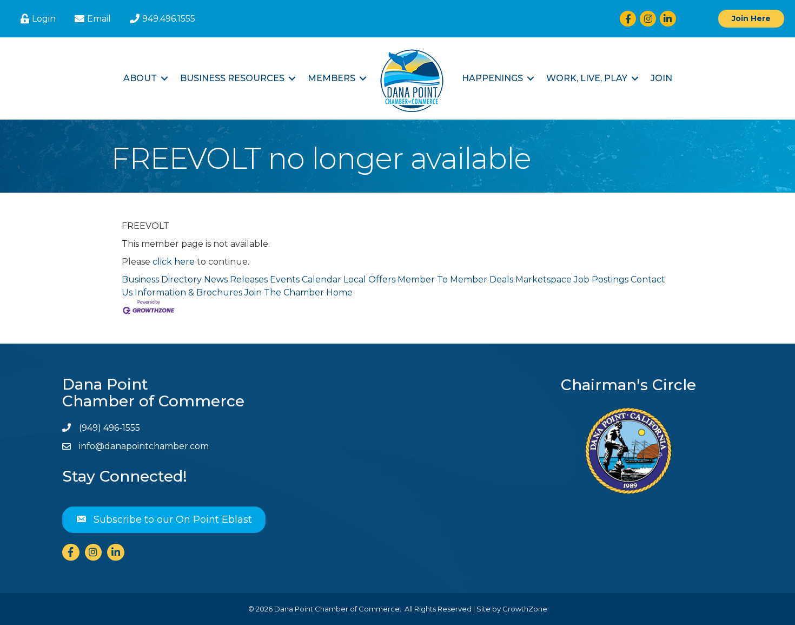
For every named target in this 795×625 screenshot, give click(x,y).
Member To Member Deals (455, 279)
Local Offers (369, 279)
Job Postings (601, 279)
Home (339, 292)
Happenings (492, 78)
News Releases (236, 279)
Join (661, 78)
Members (331, 78)
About (140, 78)
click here (174, 261)
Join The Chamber (284, 292)
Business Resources (232, 78)
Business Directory (162, 279)
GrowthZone (524, 608)
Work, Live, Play (586, 78)
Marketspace (543, 279)
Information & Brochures (188, 292)
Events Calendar (305, 279)
